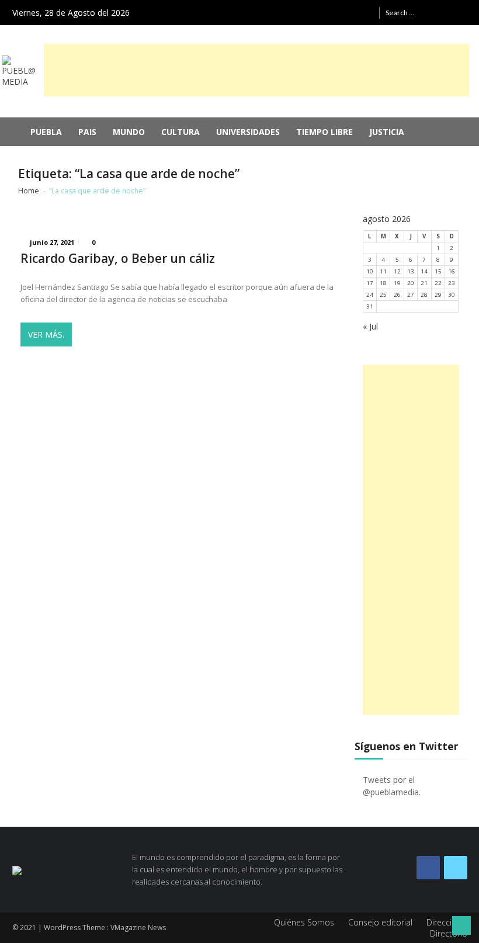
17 (369, 283)
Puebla (46, 131)
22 (438, 283)
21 (424, 283)
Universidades (248, 131)
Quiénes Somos (304, 922)
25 (383, 295)
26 (397, 295)
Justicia (386, 131)
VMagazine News (138, 927)
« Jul (370, 326)
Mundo (129, 131)
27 (410, 295)
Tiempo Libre (324, 131)
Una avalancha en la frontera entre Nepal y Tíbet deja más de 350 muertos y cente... (230, 157)
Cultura (180, 131)
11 (383, 271)
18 (383, 283)
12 (397, 271)
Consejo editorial (380, 922)
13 (410, 271)
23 (451, 283)
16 (451, 271)
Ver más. (46, 334)
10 (369, 271)
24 (369, 295)
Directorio (448, 933)
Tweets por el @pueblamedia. (392, 786)
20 (410, 283)
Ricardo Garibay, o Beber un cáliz (117, 258)
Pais (87, 131)
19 (397, 283)
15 (438, 271)
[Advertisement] (256, 70)
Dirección (443, 922)
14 (424, 271)
